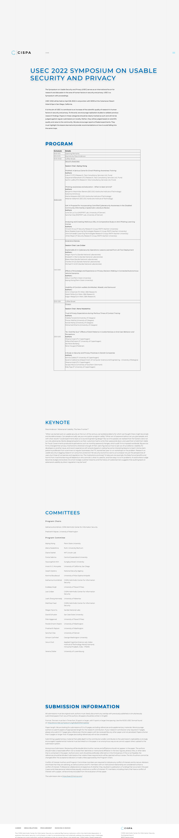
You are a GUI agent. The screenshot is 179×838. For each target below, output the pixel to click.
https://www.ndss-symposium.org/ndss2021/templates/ (68, 723)
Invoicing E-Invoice (62, 828)
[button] (174, 53)
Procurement (46, 828)
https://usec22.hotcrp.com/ (72, 776)
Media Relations (30, 828)
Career (18, 828)
